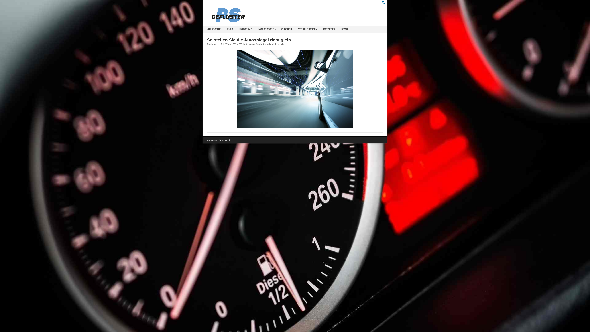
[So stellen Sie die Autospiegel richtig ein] (295, 89)
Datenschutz (225, 140)
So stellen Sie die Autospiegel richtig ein (264, 44)
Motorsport (266, 29)
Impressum (211, 140)
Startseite (214, 29)
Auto (230, 29)
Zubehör (286, 29)
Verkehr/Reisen (307, 29)
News (344, 29)
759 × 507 (237, 44)
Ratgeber (329, 29)
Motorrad (245, 29)
